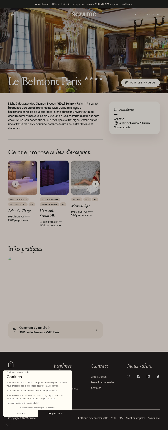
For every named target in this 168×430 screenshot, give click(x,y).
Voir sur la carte (122, 127)
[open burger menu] (12, 14)
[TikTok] (158, 376)
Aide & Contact (99, 377)
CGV (121, 418)
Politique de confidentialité (93, 418)
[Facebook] (138, 376)
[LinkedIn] (148, 376)
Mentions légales (135, 418)
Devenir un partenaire (102, 382)
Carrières (96, 388)
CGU (113, 418)
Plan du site (154, 418)
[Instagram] (128, 376)
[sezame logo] (84, 14)
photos (142, 82)
